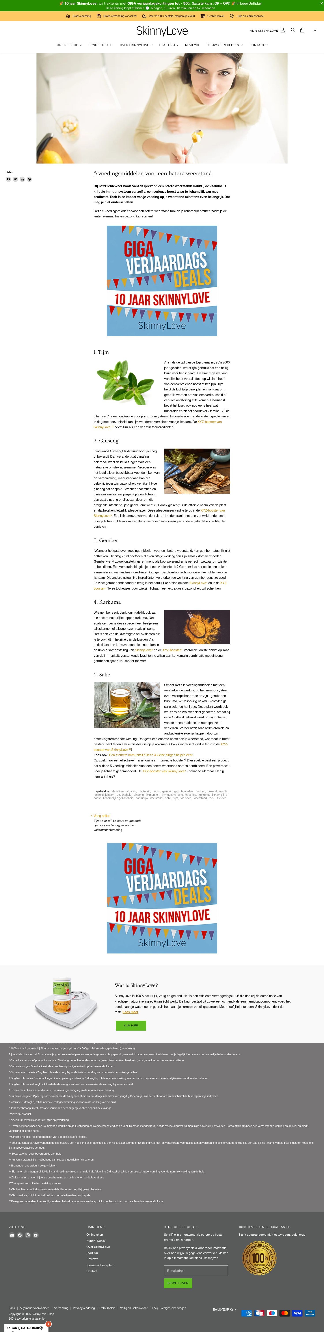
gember (166, 791)
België (223, 1309)
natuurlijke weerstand (149, 798)
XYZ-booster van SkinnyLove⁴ (164, 771)
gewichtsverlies (184, 791)
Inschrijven (178, 1283)
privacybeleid (188, 1248)
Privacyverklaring (84, 1308)
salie (168, 798)
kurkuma (204, 794)
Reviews (192, 45)
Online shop (68, 45)
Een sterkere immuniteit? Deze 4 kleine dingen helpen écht (150, 755)
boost (156, 791)
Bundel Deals (100, 45)
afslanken (118, 791)
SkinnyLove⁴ (198, 583)
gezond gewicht (217, 791)
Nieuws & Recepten (223, 45)
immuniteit (152, 794)
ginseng (139, 794)
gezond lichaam (104, 794)
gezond (200, 791)
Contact (257, 45)
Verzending (61, 1308)
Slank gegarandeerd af (254, 1234)
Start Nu (167, 45)
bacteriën (144, 791)
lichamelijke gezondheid (118, 798)
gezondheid (124, 794)
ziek (212, 798)
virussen (186, 798)
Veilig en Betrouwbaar (133, 1308)
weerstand (200, 798)
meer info (126, 1048)
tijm (175, 798)
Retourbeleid (107, 1308)
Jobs (12, 1308)
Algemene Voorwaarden (35, 1308)
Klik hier (131, 1025)
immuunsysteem (172, 794)
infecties (190, 794)
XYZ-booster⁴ (172, 650)
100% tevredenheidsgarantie (27, 1318)
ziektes (221, 798)
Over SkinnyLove (135, 45)
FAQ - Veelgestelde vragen (169, 1308)
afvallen (131, 791)
